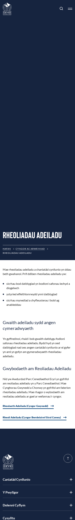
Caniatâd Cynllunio (16, 479)
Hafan (7, 248)
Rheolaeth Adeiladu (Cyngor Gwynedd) (25, 405)
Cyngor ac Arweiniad (30, 248)
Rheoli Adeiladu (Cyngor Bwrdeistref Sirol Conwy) (32, 417)
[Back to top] (68, 458)
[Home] (7, 9)
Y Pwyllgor (10, 492)
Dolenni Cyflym (14, 505)
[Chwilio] (61, 8)
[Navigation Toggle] (68, 8)
